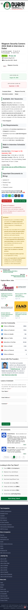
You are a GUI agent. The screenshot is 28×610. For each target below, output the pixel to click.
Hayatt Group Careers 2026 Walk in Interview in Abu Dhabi (6, 295)
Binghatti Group (4, 513)
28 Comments (6, 52)
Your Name (5, 391)
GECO (1, 546)
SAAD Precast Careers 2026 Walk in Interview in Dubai (21, 314)
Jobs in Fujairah (4, 572)
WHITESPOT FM (4, 539)
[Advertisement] (14, 27)
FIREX (1, 548)
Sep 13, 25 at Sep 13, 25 (21, 433)
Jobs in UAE (3, 558)
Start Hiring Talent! (14, 498)
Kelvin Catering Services (6, 544)
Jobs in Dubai (3, 561)
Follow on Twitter (15, 338)
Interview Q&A (3, 596)
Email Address (6, 397)
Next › (14, 458)
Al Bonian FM (3, 550)
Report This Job (7, 201)
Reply (25, 444)
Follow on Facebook (15, 330)
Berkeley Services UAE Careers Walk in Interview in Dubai (18, 275)
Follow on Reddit (15, 346)
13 (23, 457)
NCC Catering (3, 520)
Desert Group (3, 537)
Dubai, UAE (13, 55)
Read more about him (11, 375)
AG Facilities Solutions (6, 524)
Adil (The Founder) (7, 51)
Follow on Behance (15, 354)
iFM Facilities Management (7, 526)
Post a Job (3, 589)
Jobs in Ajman (3, 567)
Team (1, 582)
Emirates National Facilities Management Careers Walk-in (7, 314)
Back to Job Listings (20, 201)
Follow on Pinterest (15, 350)
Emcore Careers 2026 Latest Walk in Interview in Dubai (20, 295)
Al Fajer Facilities (4, 522)
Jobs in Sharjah (4, 565)
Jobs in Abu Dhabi (4, 563)
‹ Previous (6, 457)
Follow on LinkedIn (15, 334)
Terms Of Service (4, 598)
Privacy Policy (3, 600)
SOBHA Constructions (5, 511)
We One (2, 535)
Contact (2, 584)
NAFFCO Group (4, 529)
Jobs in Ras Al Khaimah (6, 574)
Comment (5, 403)
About (1, 587)
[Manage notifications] (25, 607)
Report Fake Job (4, 591)
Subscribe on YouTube (15, 342)
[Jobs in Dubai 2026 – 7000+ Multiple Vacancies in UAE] (14, 5)
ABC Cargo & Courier (5, 552)
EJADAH (2, 515)
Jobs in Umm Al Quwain (6, 576)
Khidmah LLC (3, 518)
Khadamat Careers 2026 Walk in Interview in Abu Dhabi (10, 271)
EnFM (1, 541)
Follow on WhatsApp (15, 326)
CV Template (3, 593)
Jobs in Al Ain (3, 570)
